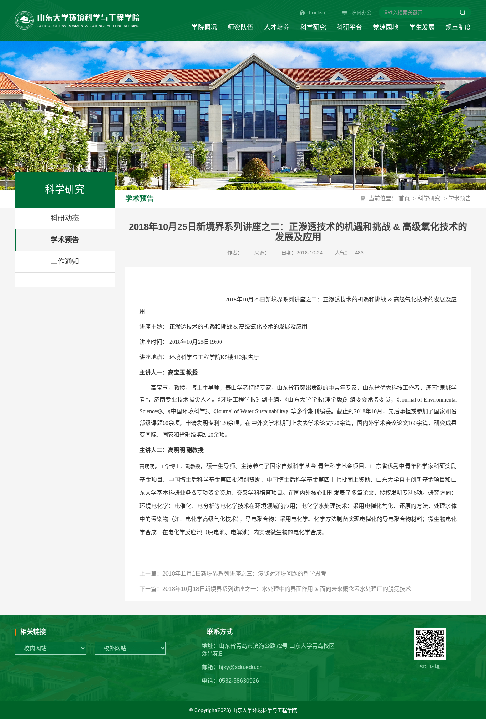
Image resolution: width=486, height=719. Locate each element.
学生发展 (422, 27)
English (317, 12)
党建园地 (385, 27)
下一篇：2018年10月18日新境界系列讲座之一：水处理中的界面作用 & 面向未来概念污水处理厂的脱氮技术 (275, 589)
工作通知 (65, 262)
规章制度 (458, 27)
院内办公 (361, 12)
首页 (404, 198)
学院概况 (204, 27)
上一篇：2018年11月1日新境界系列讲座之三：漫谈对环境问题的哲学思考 (232, 574)
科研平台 (349, 27)
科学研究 (313, 27)
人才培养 (277, 27)
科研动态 (65, 218)
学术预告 (65, 240)
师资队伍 (240, 27)
